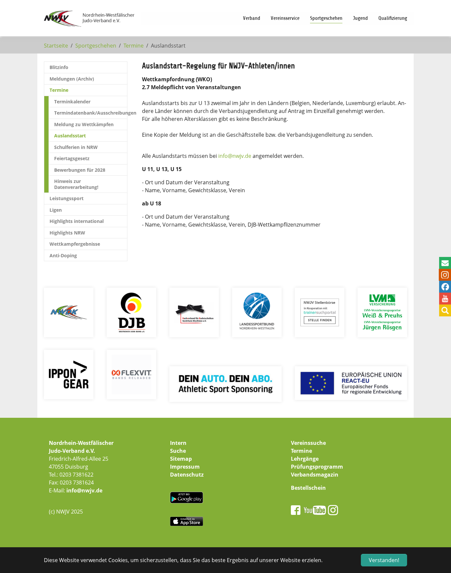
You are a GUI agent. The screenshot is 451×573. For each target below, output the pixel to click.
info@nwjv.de (84, 490)
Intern (178, 443)
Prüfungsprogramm (317, 466)
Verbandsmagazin (314, 474)
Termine (301, 450)
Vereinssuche (308, 443)
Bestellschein (308, 487)
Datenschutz (187, 474)
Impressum (185, 466)
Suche (178, 450)
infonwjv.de (234, 156)
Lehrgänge (305, 458)
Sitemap (181, 458)
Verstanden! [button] (384, 560)
